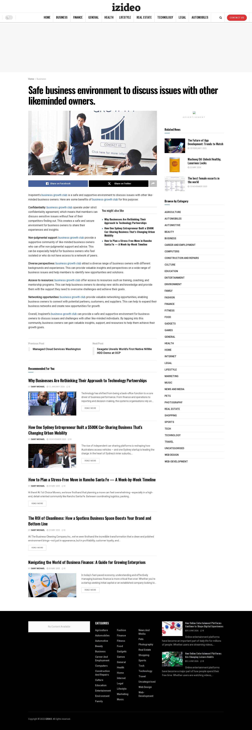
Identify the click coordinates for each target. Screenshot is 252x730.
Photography (173, 402)
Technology (165, 17)
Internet (170, 356)
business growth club (54, 195)
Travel (169, 442)
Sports (169, 422)
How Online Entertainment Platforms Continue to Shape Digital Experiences (204, 624)
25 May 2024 (195, 167)
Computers (172, 251)
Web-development (176, 461)
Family (168, 291)
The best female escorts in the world (203, 180)
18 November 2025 (57, 439)
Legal (182, 17)
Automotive (172, 225)
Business (62, 17)
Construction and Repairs (182, 258)
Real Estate (144, 17)
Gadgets (170, 323)
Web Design (172, 455)
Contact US (237, 17)
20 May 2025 (54, 568)
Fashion (170, 297)
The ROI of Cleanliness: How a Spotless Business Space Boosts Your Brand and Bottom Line (89, 521)
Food (168, 317)
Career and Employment (180, 245)
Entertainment (175, 278)
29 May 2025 (54, 486)
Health (108, 17)
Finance (78, 17)
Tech (168, 429)
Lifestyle (125, 17)
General (93, 17)
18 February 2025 (197, 148)
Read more (90, 408)
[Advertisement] (126, 48)
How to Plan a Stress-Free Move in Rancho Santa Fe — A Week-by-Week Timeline (128, 242)
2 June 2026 (192, 661)
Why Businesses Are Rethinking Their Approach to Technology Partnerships (125, 221)
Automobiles (200, 17)
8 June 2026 (192, 630)
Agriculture (173, 212)
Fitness (170, 310)
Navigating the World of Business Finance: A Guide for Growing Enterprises (87, 562)
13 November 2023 (198, 186)
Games (169, 330)
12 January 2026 (56, 386)
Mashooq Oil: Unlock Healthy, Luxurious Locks (204, 161)
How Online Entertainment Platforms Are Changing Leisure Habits (203, 655)
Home (47, 17)
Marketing (171, 376)
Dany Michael (38, 386)
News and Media (174, 389)
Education (171, 271)
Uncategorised (174, 448)
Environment (173, 284)
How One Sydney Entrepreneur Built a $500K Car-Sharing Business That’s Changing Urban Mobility (129, 231)
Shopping (171, 415)
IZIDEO (48, 719)
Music (168, 383)
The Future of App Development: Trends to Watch (205, 142)
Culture (170, 265)
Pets (168, 396)
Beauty (169, 232)
